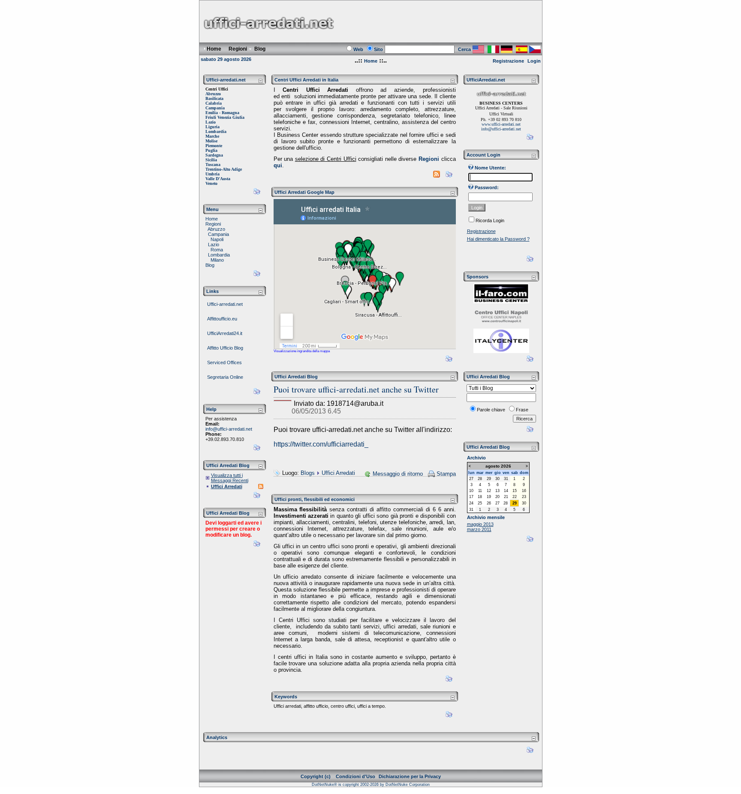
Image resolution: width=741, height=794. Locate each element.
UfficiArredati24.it (224, 333)
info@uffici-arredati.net (228, 429)
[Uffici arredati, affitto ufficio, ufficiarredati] (268, 38)
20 (497, 497)
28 (480, 479)
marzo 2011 (479, 529)
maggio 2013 (480, 524)
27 (471, 479)
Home (370, 60)
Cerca (464, 49)
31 (506, 479)
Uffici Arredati (226, 486)
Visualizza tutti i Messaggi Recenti (229, 478)
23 (524, 497)
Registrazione (508, 60)
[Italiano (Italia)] (493, 50)
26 (489, 503)
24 (471, 503)
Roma (217, 249)
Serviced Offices (224, 362)
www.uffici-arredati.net (501, 124)
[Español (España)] (521, 50)
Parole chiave (491, 409)
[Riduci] (260, 80)
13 (497, 491)
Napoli (217, 239)
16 (524, 491)
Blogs (308, 473)
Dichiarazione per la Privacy (410, 776)
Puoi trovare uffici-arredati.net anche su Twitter (356, 389)
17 (471, 497)
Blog (209, 265)
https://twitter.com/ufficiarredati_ (321, 444)
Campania (218, 234)
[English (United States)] (478, 50)
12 (489, 491)
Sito (378, 49)
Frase (522, 409)
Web (358, 49)
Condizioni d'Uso (355, 776)
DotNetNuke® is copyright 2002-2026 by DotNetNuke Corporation (371, 784)
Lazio (213, 244)
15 (514, 491)
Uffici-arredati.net (225, 304)
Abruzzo (216, 229)
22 (514, 497)
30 (497, 479)
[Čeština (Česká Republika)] (535, 50)
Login (534, 60)
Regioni (213, 223)
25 (480, 503)
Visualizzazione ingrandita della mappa (302, 351)
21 (506, 497)
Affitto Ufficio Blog (225, 347)
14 (506, 491)
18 (480, 497)
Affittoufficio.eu (222, 318)
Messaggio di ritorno (398, 474)
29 (489, 479)
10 (471, 491)
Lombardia (219, 254)
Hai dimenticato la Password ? (498, 239)
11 (480, 491)
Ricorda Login (490, 220)
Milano (217, 260)
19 (489, 497)
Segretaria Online (225, 377)
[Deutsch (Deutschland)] (506, 50)
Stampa (446, 474)
